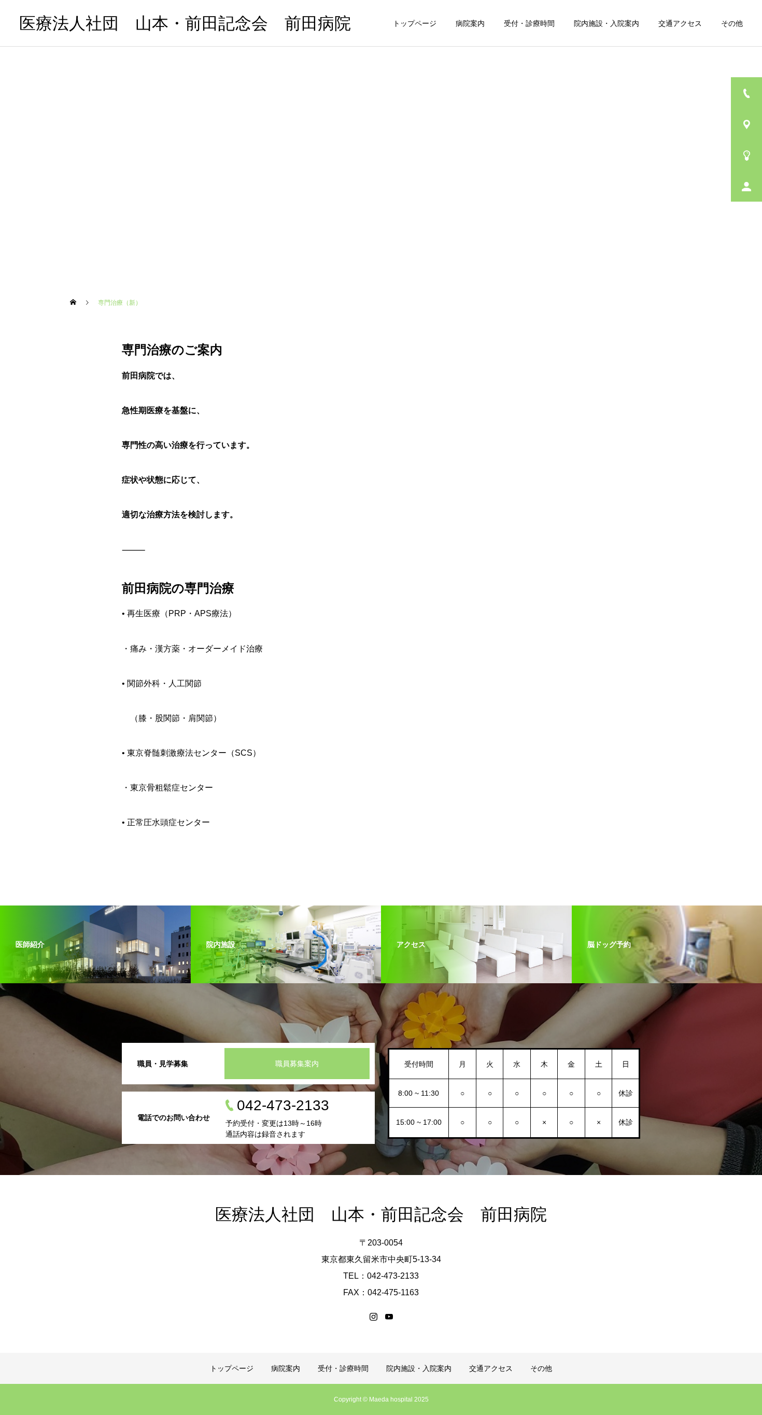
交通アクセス (680, 23)
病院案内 (470, 23)
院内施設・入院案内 (606, 23)
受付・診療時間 (529, 23)
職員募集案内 (297, 1063)
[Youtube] (389, 1316)
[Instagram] (373, 1316)
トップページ (414, 23)
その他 (732, 23)
